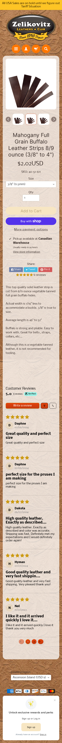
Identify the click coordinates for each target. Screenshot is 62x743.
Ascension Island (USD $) (29, 677)
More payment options (31, 229)
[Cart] (36, 49)
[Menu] (16, 49)
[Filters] (44, 406)
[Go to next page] (40, 641)
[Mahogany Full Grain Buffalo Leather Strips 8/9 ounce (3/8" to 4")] (18, 119)
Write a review (22, 405)
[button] (24, 275)
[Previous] (8, 119)
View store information (26, 252)
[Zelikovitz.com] (31, 27)
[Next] (53, 119)
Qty (31, 192)
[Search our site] (46, 49)
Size (31, 178)
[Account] (26, 49)
